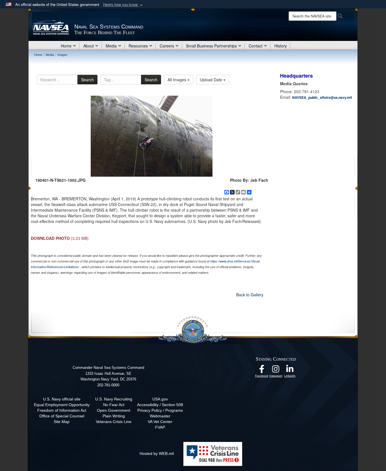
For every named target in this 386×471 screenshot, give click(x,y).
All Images (177, 79)
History (280, 46)
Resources (138, 46)
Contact (256, 46)
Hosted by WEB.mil (157, 453)
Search (87, 79)
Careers (167, 46)
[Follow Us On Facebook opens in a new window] (262, 370)
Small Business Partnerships (211, 46)
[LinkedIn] (290, 370)
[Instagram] (276, 370)
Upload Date (211, 79)
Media (111, 46)
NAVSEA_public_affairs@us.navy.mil (322, 97)
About (88, 46)
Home (66, 46)
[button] (123, 5)
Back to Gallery (249, 294)
